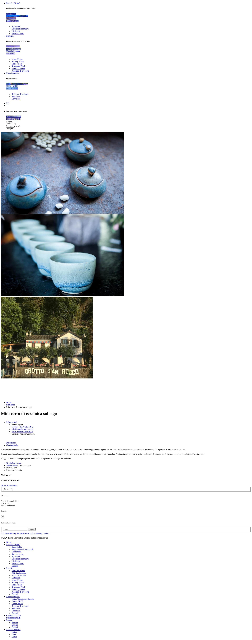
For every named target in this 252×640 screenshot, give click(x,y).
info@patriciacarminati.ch (22, 429)
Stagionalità (16, 552)
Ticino (3, 485)
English (15, 625)
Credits (46, 533)
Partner (20, 533)
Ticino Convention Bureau (23, 599)
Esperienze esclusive (20, 29)
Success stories (18, 554)
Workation (16, 31)
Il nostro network (13, 126)
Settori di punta (18, 33)
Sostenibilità (17, 547)
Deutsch (15, 627)
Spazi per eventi (18, 570)
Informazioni (11, 422)
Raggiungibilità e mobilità (22, 549)
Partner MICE (17, 601)
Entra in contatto (13, 73)
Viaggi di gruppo (19, 575)
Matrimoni (16, 578)
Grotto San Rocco (13, 463)
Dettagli (15, 566)
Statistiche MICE (13, 618)
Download (16, 99)
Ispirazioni (16, 26)
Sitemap (38, 533)
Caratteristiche (12, 445)
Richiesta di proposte (20, 71)
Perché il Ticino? (13, 3)
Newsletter (16, 96)
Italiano (15, 622)
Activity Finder (18, 61)
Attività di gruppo (19, 573)
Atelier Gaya (11, 465)
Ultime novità (17, 604)
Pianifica (10, 36)
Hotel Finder (17, 64)
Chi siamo (5, 533)
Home (8, 402)
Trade (9, 485)
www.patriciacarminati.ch (22, 431)
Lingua (9, 121)
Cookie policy (29, 533)
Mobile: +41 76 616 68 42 (22, 427)
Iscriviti (32, 529)
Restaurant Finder (19, 66)
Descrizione (11, 443)
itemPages (10, 405)
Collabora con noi (13, 615)
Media (14, 485)
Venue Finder (17, 59)
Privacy (13, 533)
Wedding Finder (18, 68)
